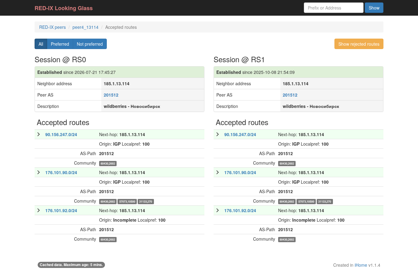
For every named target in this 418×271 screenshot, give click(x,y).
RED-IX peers (52, 27)
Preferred (60, 44)
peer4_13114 (86, 27)
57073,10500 (127, 202)
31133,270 (145, 202)
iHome (361, 265)
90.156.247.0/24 (61, 134)
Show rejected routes (358, 44)
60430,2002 (108, 164)
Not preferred (90, 44)
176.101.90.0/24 (61, 172)
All (41, 44)
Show (374, 8)
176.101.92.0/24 (61, 210)
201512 (111, 95)
